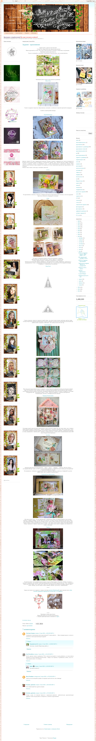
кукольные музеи (80, 168)
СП (76, 198)
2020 (79, 226)
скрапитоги (78, 196)
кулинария (78, 170)
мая (80, 251)
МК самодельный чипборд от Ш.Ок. (83, 258)
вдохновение (29, 625)
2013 (79, 289)
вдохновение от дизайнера (82, 146)
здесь (58, 616)
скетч (77, 193)
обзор (77, 185)
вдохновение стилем (81, 149)
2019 (79, 228)
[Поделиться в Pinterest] (42, 623)
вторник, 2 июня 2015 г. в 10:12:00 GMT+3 (43, 654)
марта (80, 281)
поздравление (79, 189)
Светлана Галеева (30, 633)
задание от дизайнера (81, 157)
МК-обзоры (34, 33)
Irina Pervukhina (30, 654)
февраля (81, 283)
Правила (27, 33)
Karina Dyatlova (48, 324)
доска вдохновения (80, 155)
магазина (54, 590)
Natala (31, 666)
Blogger (54, 738)
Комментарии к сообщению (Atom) (52, 729)
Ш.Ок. (48, 198)
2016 (79, 234)
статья (77, 202)
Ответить (28, 638)
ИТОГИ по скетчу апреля (82, 268)
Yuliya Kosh (48, 266)
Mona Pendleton (30, 676)
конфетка (78, 164)
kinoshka (48, 435)
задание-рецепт (79, 159)
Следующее (26, 724)
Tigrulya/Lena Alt (34, 644)
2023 (79, 221)
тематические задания (81, 204)
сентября (81, 243)
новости (78, 183)
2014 (79, 287)
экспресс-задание (80, 213)
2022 (79, 223)
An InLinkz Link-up (26, 620)
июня (80, 249)
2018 (79, 230)
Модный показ (79, 181)
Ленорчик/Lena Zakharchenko (48, 474)
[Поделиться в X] (39, 623)
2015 (79, 236)
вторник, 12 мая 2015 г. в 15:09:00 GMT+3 (47, 644)
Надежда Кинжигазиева (48, 395)
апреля (80, 279)
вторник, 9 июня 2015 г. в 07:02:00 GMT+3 (45, 693)
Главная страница (9, 33)
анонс (77, 140)
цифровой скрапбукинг (81, 211)
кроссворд (78, 166)
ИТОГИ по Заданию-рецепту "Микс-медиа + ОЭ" (83, 254)
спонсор (78, 200)
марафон (78, 174)
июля (80, 247)
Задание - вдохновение (82, 271)
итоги (77, 161)
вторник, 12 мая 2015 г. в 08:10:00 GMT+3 (44, 633)
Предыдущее (69, 724)
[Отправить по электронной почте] (36, 623)
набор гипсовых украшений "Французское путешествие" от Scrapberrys (52, 591)
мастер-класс (79, 176)
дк (76, 153)
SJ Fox (48, 170)
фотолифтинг (79, 208)
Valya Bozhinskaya (48, 114)
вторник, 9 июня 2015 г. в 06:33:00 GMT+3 (45, 684)
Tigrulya (48, 527)
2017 (79, 232)
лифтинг (78, 172)
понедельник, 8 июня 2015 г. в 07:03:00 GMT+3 (44, 676)
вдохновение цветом (81, 151)
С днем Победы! (82, 273)
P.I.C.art (78, 215)
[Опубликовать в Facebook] (41, 623)
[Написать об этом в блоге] (38, 623)
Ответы (29, 641)
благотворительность (81, 142)
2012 (79, 291)
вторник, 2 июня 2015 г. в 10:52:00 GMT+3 (44, 666)
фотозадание (79, 206)
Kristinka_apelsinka (30, 684)
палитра (78, 187)
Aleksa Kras (48, 80)
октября (81, 241)
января (80, 284)
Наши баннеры (19, 33)
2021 (79, 225)
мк (76, 178)
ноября (80, 240)
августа (81, 245)
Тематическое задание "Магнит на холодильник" (84, 264)
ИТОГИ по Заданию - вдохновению (83, 261)
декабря (81, 238)
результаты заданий (80, 191)
